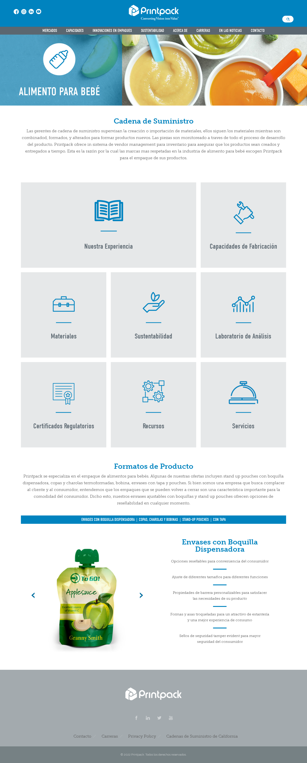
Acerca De (180, 30)
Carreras (203, 30)
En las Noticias (230, 30)
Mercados (49, 30)
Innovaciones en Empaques (112, 30)
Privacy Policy (142, 736)
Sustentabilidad (152, 30)
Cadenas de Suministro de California (202, 736)
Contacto (258, 30)
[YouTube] (170, 717)
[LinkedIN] (147, 717)
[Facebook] (136, 717)
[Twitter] (159, 717)
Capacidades (75, 30)
